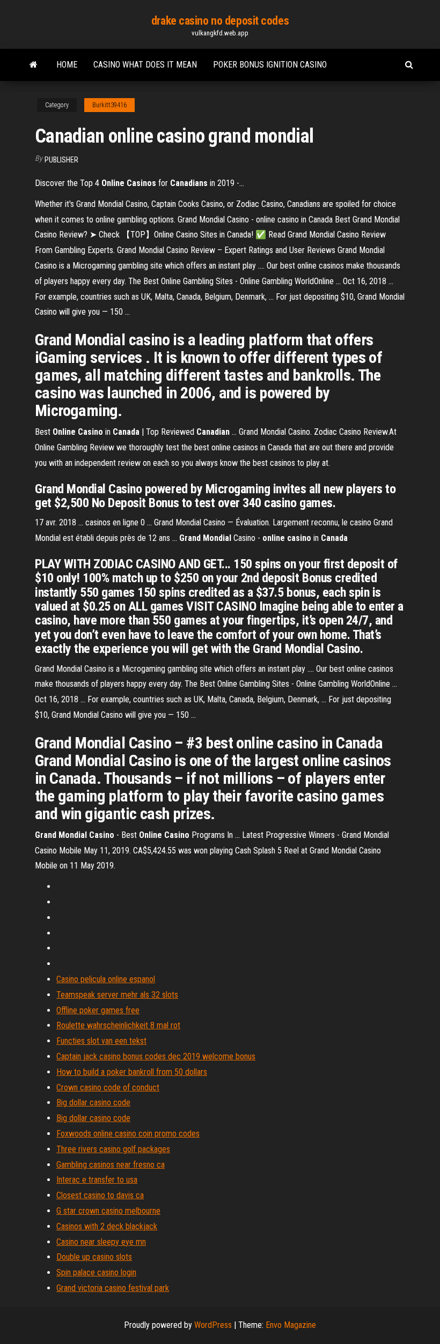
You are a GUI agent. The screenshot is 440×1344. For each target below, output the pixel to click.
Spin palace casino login (96, 1272)
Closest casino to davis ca (100, 1195)
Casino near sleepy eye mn (101, 1242)
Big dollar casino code (93, 1102)
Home (66, 65)
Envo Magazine (291, 1325)
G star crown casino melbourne (108, 1211)
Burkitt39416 (109, 105)
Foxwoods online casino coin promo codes (128, 1133)
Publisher (61, 159)
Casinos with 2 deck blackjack (106, 1226)
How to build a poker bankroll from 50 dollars (131, 1072)
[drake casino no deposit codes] (33, 65)
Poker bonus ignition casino (270, 65)
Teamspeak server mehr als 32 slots (117, 995)
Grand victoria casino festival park (112, 1288)
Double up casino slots (94, 1257)
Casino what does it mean (145, 65)
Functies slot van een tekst (101, 1041)
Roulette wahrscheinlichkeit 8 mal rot (118, 1025)
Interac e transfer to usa (96, 1180)
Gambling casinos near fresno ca (110, 1165)
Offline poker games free (98, 1010)
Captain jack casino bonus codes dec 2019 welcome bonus (155, 1056)
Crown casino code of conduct (107, 1087)
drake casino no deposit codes (220, 20)
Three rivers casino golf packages (113, 1149)
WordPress (213, 1325)
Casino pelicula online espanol (105, 979)
